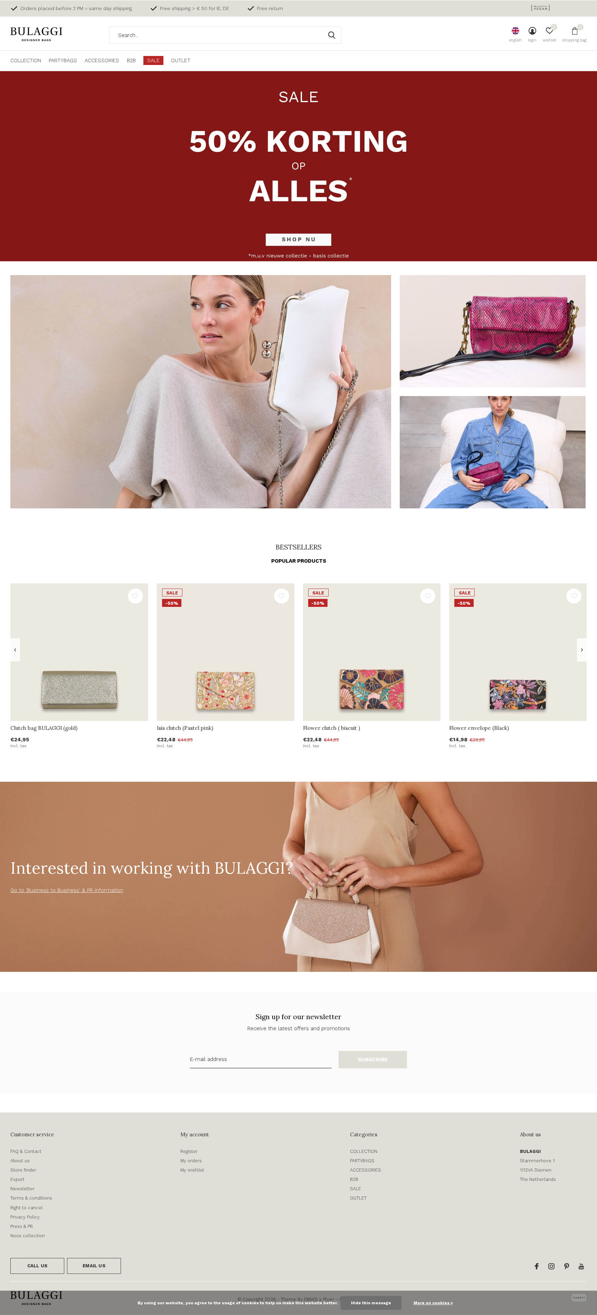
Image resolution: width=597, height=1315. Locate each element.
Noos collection (27, 1235)
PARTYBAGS (63, 60)
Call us (37, 1265)
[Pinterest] (566, 1266)
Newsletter (22, 1188)
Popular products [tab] (298, 561)
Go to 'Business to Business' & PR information (66, 890)
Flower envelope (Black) (479, 728)
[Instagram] (551, 1266)
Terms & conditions (31, 1198)
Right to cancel (26, 1207)
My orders (191, 1160)
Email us (94, 1265)
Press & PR (21, 1226)
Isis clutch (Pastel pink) (185, 728)
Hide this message (371, 1302)
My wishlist (192, 1170)
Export (17, 1179)
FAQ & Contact (25, 1151)
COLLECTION (25, 60)
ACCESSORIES (102, 60)
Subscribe (373, 1059)
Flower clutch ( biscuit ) (331, 728)
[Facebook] (537, 1266)
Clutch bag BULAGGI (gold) (43, 728)
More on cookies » (433, 1302)
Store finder (23, 1170)
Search (331, 35)
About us (20, 1160)
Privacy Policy (25, 1217)
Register (189, 1151)
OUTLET (180, 60)
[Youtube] (581, 1266)
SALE (153, 60)
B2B (131, 60)
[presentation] (15, 650)
